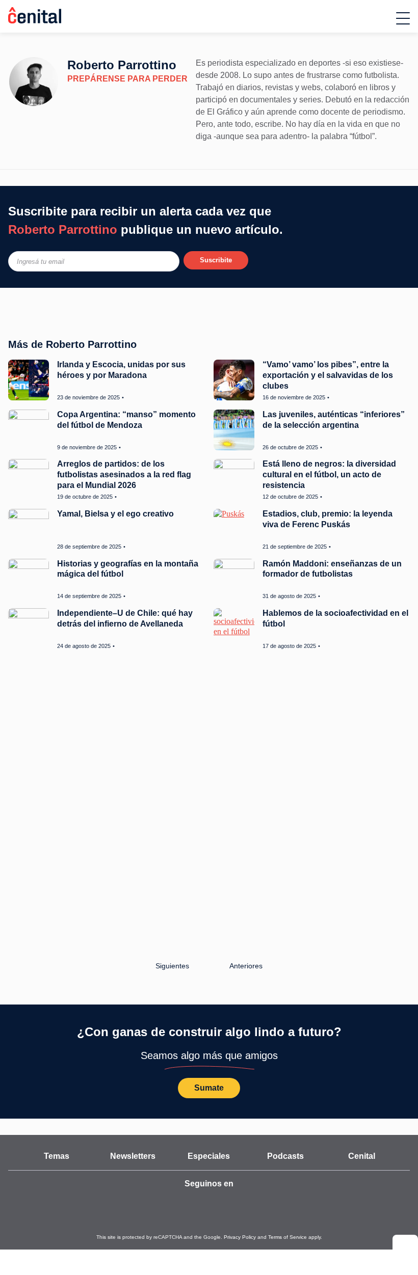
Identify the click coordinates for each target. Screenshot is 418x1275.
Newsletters (132, 1156)
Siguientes (170, 966)
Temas (56, 1156)
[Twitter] (175, 1203)
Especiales (209, 1156)
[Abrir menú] (403, 18)
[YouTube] (150, 1203)
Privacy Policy (233, 1237)
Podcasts (285, 1156)
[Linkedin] (268, 1203)
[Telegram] (245, 1203)
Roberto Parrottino (118, 65)
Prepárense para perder (117, 79)
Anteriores (247, 966)
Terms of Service (272, 1237)
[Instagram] (199, 1203)
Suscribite (216, 260)
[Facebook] (221, 1203)
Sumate (209, 1087)
